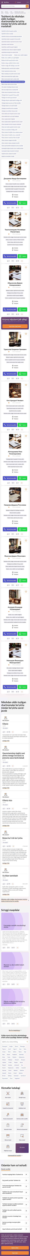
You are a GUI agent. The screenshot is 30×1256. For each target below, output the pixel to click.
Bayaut (21, 1062)
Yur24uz (6, 2)
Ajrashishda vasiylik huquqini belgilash (10, 47)
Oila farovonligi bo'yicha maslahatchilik (10, 89)
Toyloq (8, 1057)
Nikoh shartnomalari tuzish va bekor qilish (10, 79)
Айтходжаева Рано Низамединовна (15, 453)
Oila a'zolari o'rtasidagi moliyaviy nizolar (10, 87)
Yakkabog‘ (10, 1059)
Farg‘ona (4, 1049)
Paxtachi (4, 1065)
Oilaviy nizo (7, 800)
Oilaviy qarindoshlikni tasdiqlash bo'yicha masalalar (12, 145)
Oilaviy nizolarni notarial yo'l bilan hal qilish (11, 137)
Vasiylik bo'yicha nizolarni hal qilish (9, 153)
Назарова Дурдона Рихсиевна (15, 505)
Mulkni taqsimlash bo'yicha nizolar (9, 71)
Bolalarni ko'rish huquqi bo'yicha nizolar (10, 60)
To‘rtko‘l (10, 1062)
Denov (3, 1057)
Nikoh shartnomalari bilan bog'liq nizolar (10, 76)
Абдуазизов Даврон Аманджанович (15, 284)
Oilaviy (5, 724)
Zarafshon (22, 1070)
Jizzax (20, 1049)
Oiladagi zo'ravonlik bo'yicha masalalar (10, 108)
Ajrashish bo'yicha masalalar (7, 33)
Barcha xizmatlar (7, 12)
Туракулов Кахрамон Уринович (15, 349)
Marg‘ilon (14, 1057)
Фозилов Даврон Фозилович (15, 556)
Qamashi (4, 1073)
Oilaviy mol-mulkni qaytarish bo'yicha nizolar (11, 127)
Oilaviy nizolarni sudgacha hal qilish (9, 140)
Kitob (3, 1054)
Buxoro (16, 1046)
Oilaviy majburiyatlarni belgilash (8, 119)
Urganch (15, 1049)
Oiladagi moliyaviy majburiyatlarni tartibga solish (12, 100)
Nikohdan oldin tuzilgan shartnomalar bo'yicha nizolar (13, 81)
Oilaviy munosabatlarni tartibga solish (9, 129)
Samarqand (4, 1046)
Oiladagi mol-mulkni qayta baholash (9, 97)
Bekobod (16, 1070)
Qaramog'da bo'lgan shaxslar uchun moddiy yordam (12, 148)
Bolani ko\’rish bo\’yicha (12, 838)
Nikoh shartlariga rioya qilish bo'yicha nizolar (11, 73)
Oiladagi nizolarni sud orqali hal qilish (9, 105)
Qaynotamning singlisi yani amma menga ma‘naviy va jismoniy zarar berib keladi (13, 755)
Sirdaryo (4, 1059)
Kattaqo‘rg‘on (21, 1057)
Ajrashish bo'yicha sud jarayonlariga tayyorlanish (12, 36)
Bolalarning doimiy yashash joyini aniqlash (10, 68)
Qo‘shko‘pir (23, 1075)
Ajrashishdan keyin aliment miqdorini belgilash (11, 49)
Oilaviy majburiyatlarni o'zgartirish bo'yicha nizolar (12, 121)
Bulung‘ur (23, 1059)
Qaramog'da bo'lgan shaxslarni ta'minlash (10, 151)
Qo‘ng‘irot (23, 1067)
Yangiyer (16, 1062)
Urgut (25, 1051)
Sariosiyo (10, 1065)
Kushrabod (16, 1075)
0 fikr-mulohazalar (16, 180)
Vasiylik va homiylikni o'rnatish (8, 156)
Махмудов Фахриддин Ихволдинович (15, 661)
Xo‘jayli (15, 1073)
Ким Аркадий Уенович (15, 400)
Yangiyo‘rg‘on (11, 1067)
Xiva (22, 1065)
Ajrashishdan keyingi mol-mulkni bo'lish (10, 52)
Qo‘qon (4, 1051)
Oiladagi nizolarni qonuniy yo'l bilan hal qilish (11, 103)
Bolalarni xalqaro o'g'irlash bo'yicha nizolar (10, 63)
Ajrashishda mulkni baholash (8, 44)
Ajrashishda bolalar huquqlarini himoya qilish (11, 39)
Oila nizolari (11, 12)
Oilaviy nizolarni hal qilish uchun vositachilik (11, 135)
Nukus (25, 1049)
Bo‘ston (4, 1075)
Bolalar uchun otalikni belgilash (21, 55)
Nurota (9, 1073)
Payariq (8, 1054)
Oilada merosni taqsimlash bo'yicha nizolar (10, 92)
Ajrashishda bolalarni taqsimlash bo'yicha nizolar (12, 41)
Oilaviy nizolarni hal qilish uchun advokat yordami (12, 132)
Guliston (14, 1051)
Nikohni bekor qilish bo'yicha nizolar (9, 84)
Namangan (22, 1046)
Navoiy (20, 1051)
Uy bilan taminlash (10, 875)
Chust (11, 1078)
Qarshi (9, 1049)
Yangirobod (17, 1078)
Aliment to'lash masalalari (7, 55)
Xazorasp (4, 1070)
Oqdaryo (4, 1062)
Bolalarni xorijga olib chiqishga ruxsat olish (10, 65)
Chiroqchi (17, 1059)
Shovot (9, 1070)
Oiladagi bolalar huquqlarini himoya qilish (10, 95)
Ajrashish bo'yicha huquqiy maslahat (9, 31)
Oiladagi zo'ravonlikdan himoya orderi (9, 111)
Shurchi (4, 1067)
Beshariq (21, 1073)
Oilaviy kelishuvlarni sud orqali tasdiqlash (10, 116)
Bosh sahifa (2, 12)
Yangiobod (14, 1054)
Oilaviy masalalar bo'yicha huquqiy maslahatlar (11, 124)
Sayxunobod (5, 1078)
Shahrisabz (21, 1054)
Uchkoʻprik (16, 1065)
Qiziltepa (10, 1075)
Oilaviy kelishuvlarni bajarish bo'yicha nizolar (11, 113)
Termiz (9, 1051)
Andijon (11, 1046)
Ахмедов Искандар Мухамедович (15, 608)
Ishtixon (17, 1067)
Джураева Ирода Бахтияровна (15, 178)
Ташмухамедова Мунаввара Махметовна (15, 231)
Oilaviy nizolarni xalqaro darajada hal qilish (11, 143)
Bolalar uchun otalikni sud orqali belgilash (10, 57)
